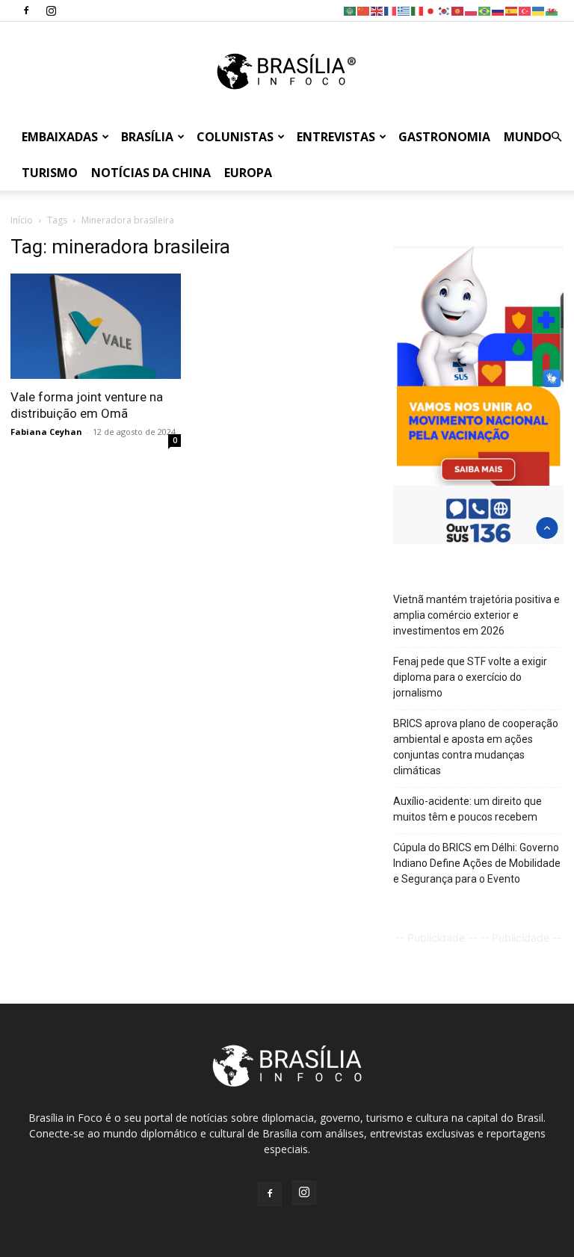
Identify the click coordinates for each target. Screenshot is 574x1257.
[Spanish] (512, 10)
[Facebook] (26, 10)
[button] (556, 137)
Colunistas (235, 137)
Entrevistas (336, 137)
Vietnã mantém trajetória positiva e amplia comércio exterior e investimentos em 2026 (476, 615)
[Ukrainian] (539, 10)
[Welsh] (552, 10)
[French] (391, 10)
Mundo (528, 137)
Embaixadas (60, 137)
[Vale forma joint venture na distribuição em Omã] (95, 326)
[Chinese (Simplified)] (364, 10)
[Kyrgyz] (458, 10)
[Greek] (404, 10)
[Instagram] (51, 10)
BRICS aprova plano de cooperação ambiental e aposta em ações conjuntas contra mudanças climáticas (475, 746)
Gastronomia (444, 137)
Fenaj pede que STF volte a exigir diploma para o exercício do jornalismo (470, 677)
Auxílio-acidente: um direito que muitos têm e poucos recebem (467, 809)
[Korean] (444, 10)
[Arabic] (350, 10)
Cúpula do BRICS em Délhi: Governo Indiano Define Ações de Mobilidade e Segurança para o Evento (477, 863)
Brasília (147, 137)
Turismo (50, 172)
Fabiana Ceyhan (46, 431)
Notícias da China (151, 172)
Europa (248, 172)
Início (21, 220)
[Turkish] (525, 10)
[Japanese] (431, 10)
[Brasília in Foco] (287, 71)
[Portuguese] (485, 10)
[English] (377, 10)
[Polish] (471, 10)
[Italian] (418, 10)
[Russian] (498, 10)
